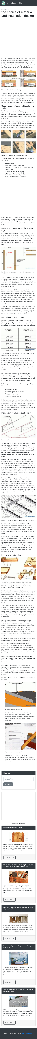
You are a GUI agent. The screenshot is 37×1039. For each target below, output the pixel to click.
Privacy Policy (29, 1033)
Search (8, 784)
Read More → (9, 857)
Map (23, 1033)
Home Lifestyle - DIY (13, 3)
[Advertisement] (18, 38)
